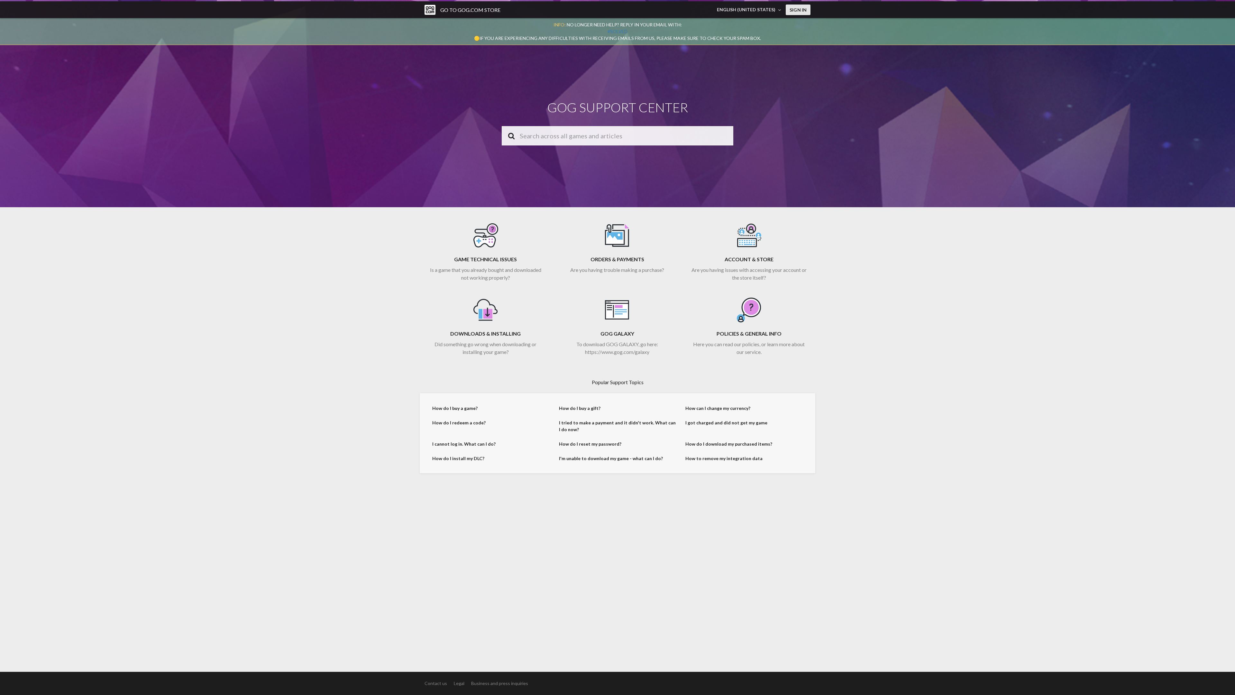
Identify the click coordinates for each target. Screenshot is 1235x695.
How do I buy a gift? (579, 408)
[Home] (430, 10)
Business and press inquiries (499, 683)
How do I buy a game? (455, 408)
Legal (459, 683)
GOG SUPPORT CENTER (617, 107)
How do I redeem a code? (459, 422)
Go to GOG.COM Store (470, 10)
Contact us (436, 683)
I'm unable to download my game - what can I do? (611, 458)
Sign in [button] (798, 10)
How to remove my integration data (724, 458)
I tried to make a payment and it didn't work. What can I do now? (617, 426)
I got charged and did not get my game (726, 422)
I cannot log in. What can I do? (464, 444)
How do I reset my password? (590, 444)
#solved (617, 31)
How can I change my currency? (717, 408)
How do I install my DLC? (458, 458)
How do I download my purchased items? (728, 444)
